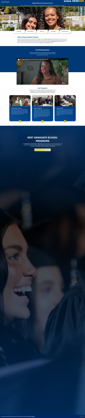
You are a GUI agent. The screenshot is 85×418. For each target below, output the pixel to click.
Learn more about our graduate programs (42, 149)
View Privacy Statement (31, 416)
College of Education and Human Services (42, 3)
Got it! (82, 416)
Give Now (81, 0)
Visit (77, 0)
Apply (74, 0)
